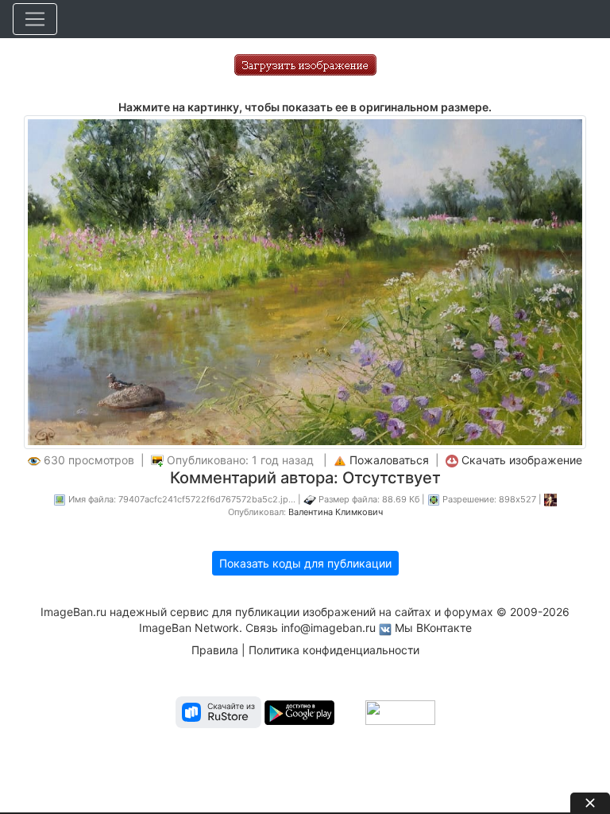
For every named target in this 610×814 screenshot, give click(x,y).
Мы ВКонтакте (433, 627)
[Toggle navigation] (35, 19)
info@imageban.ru (328, 627)
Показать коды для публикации (305, 563)
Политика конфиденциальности (334, 650)
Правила (214, 650)
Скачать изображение (521, 460)
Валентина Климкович (335, 511)
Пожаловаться (389, 460)
